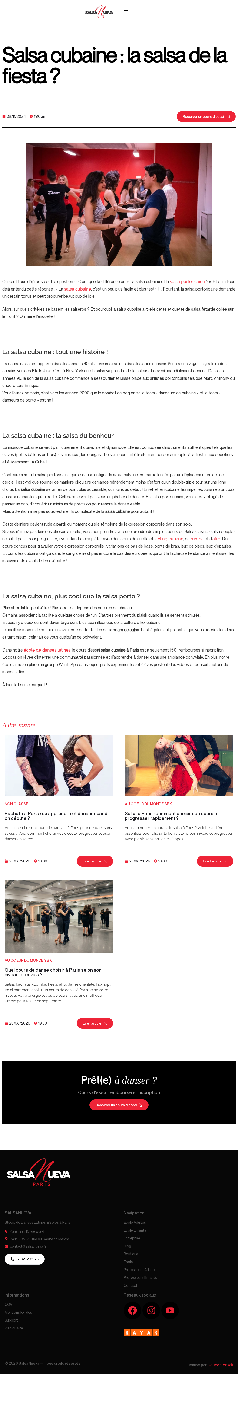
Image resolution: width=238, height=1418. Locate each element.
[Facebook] (132, 1310)
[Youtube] (170, 1310)
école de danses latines (47, 650)
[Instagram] (151, 1310)
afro (216, 538)
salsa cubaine (77, 289)
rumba (197, 538)
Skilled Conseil (220, 1365)
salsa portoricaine (187, 281)
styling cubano (168, 538)
